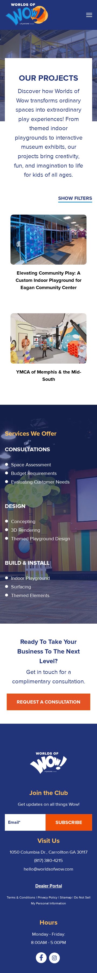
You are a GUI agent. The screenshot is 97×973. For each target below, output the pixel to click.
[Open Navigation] (89, 15)
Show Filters (75, 198)
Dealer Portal (48, 886)
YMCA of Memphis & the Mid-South (48, 375)
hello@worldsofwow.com (48, 869)
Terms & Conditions (21, 898)
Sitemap (66, 898)
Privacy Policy (47, 898)
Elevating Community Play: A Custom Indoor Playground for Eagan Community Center (48, 280)
